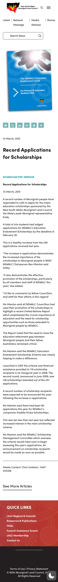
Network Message (18, 22)
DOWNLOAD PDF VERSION (18, 177)
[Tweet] (12, 125)
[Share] (5, 125)
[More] (41, 125)
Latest (6, 20)
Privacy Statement (37, 569)
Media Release (36, 22)
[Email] (26, 125)
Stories (51, 20)
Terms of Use (17, 569)
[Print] (34, 125)
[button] (41, 7)
